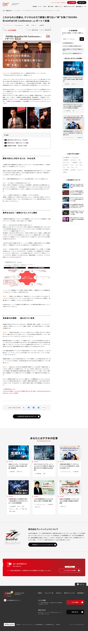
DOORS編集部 (12, 30)
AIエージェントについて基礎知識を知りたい (72, 53)
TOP (4, 10)
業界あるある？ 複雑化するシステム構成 (17, 143)
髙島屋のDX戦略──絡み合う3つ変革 (17, 146)
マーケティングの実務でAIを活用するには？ (72, 46)
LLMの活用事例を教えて (68, 43)
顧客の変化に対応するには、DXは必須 (17, 140)
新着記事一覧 (8, 10)
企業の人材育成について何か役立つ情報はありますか (73, 49)
